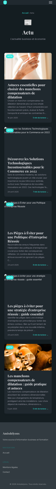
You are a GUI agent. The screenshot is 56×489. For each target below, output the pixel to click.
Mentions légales (10, 467)
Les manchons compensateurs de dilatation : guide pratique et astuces (27, 382)
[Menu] (50, 2)
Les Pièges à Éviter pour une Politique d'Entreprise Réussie (27, 237)
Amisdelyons (11, 433)
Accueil (25, 13)
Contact (6, 472)
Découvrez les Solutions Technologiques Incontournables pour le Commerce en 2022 (26, 165)
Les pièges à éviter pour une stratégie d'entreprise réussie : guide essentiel (27, 310)
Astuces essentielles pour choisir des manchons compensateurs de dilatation (26, 91)
